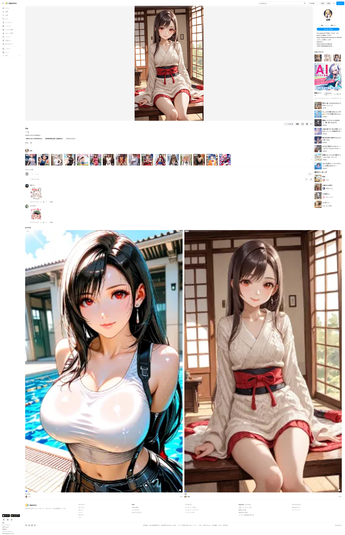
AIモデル (81, 515)
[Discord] (29, 525)
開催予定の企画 (243, 512)
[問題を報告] (46, 202)
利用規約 (4, 529)
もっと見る (336, 94)
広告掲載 (214, 525)
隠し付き (34, 179)
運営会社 (225, 525)
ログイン (340, 3)
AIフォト (81, 510)
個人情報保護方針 (155, 525)
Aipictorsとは (296, 507)
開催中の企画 (242, 510)
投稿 (328, 3)
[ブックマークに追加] (302, 124)
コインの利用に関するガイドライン (188, 525)
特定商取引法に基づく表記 (168, 525)
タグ (80, 517)
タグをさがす (135, 510)
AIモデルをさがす (137, 512)
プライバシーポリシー (7, 531)
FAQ (200, 525)
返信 (52, 202)
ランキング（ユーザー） (192, 510)
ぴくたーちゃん (6, 525)
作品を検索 (135, 507)
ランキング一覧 (189, 512)
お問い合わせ (5, 527)
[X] (26, 525)
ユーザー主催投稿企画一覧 (246, 515)
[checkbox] (31, 179)
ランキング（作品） (191, 507)
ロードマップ (296, 510)
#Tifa (26, 143)
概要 (3, 523)
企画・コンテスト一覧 (245, 507)
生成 (322, 3)
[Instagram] (32, 525)
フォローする (328, 29)
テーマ (80, 512)
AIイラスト (82, 507)
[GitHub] (35, 525)
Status (220, 525)
